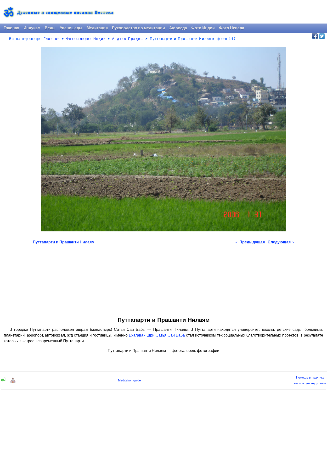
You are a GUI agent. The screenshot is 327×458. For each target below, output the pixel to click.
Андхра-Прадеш (128, 39)
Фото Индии (203, 28)
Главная (11, 28)
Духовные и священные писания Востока (65, 12)
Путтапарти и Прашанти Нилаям (64, 242)
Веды (50, 28)
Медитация (97, 28)
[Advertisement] (163, 279)
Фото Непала (231, 28)
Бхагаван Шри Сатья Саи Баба (157, 335)
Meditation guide (129, 380)
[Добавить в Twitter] (322, 36)
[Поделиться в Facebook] (315, 36)
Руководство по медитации (138, 28)
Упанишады (71, 28)
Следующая (281, 242)
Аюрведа (178, 28)
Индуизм (31, 28)
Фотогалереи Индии (86, 39)
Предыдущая (250, 242)
